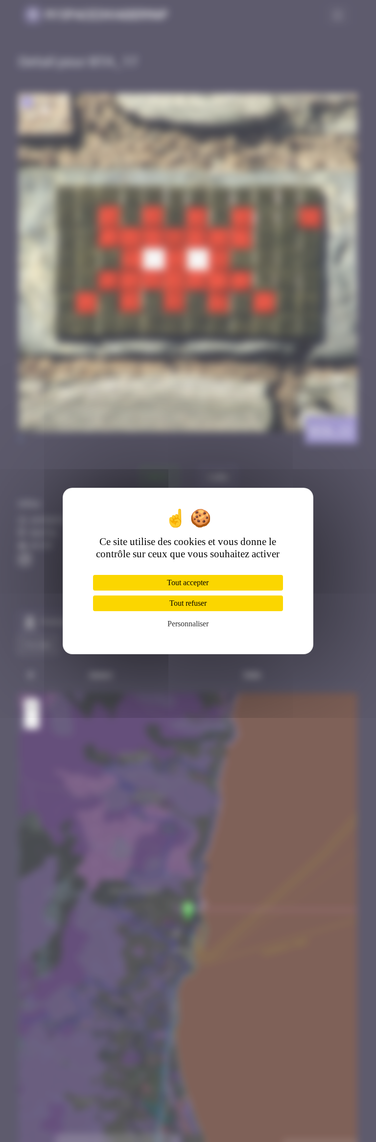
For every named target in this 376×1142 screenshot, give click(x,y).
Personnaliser (188, 623)
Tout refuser (188, 603)
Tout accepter (188, 582)
